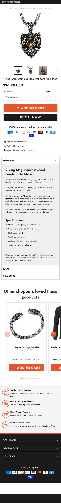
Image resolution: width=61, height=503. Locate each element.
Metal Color (8, 91)
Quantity (47, 91)
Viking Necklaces (42, 254)
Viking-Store (34, 467)
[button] (54, 334)
